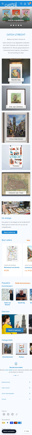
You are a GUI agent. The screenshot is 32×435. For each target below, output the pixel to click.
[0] (29, 4)
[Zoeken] (21, 4)
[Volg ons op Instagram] (8, 414)
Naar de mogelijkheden (16, 20)
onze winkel (9, 370)
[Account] (25, 4)
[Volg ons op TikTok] (17, 414)
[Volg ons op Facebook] (4, 414)
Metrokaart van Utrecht (11, 267)
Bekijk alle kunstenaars (22, 283)
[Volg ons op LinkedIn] (13, 414)
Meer (28, 240)
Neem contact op (9, 232)
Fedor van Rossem (10, 265)
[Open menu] (3, 3)
